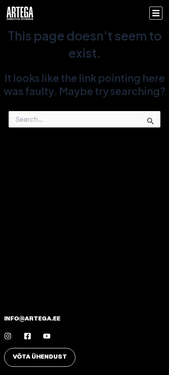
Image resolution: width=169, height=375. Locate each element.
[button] (155, 13)
